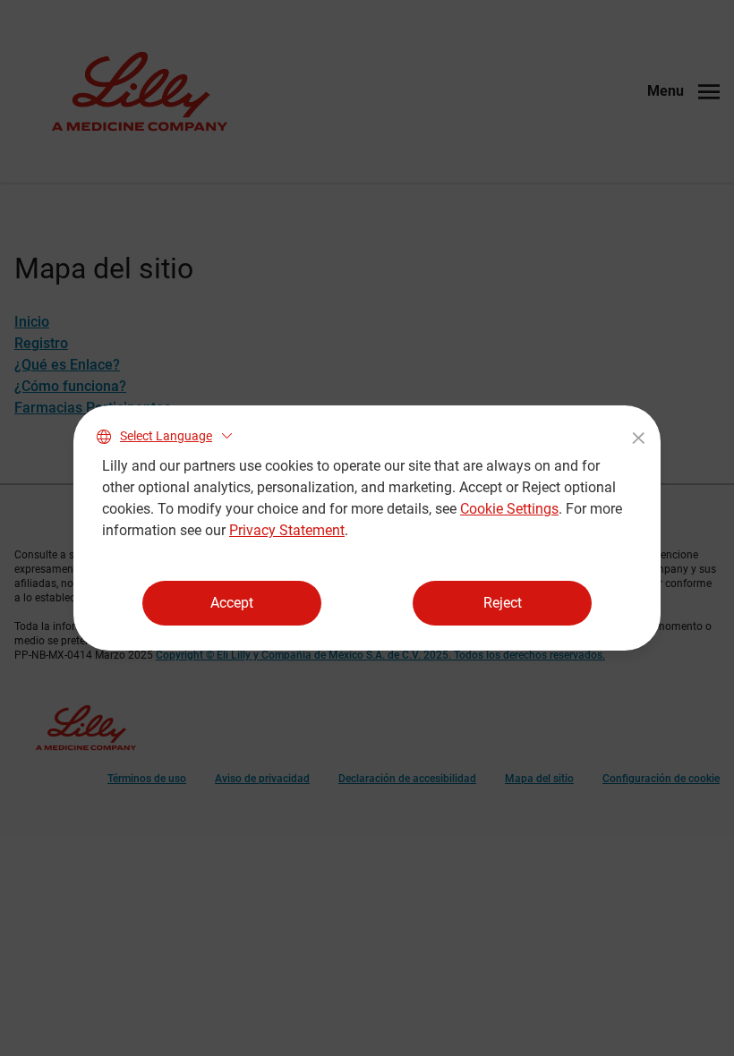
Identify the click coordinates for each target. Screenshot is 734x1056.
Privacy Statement (287, 530)
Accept (231, 602)
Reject (502, 602)
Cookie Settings (509, 508)
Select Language (166, 436)
